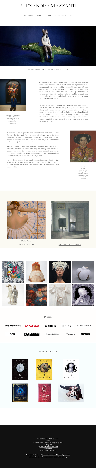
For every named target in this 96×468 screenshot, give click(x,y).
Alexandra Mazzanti (48, 450)
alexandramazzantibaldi (49, 446)
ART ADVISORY (26, 244)
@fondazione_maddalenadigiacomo (56, 455)
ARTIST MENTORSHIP (70, 245)
